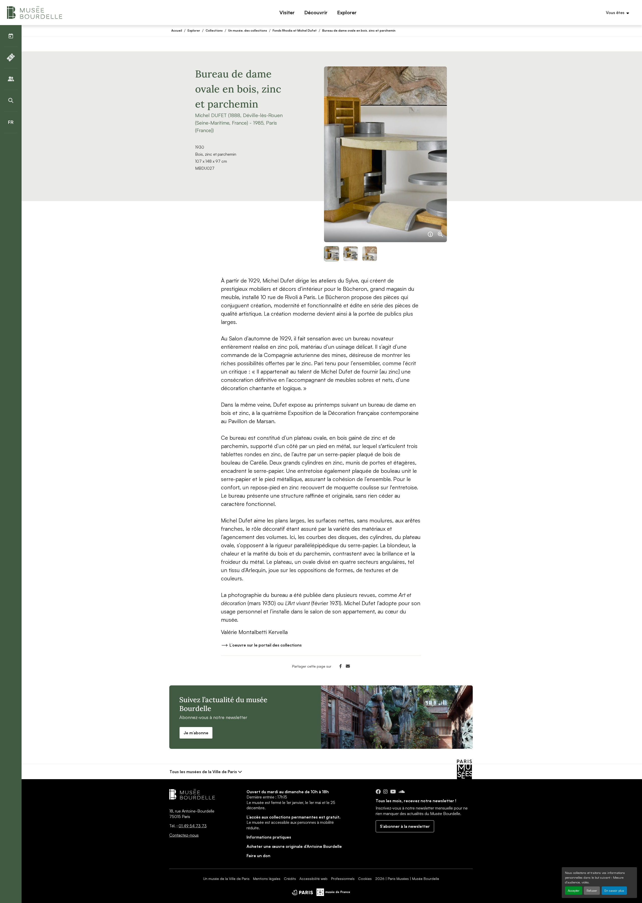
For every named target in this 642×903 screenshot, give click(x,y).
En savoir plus (614, 890)
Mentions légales (266, 878)
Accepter (574, 890)
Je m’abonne (196, 732)
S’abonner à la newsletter (405, 826)
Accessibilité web (313, 878)
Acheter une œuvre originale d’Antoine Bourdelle (294, 846)
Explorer (194, 30)
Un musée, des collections (247, 30)
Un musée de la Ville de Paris (226, 878)
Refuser (592, 890)
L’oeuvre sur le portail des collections (265, 645)
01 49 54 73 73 (193, 825)
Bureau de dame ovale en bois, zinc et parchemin (358, 30)
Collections (214, 30)
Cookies (365, 878)
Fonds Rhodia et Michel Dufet (295, 30)
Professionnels (343, 878)
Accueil (176, 30)
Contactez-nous (184, 835)
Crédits (290, 878)
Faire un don (258, 855)
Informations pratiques (269, 837)
